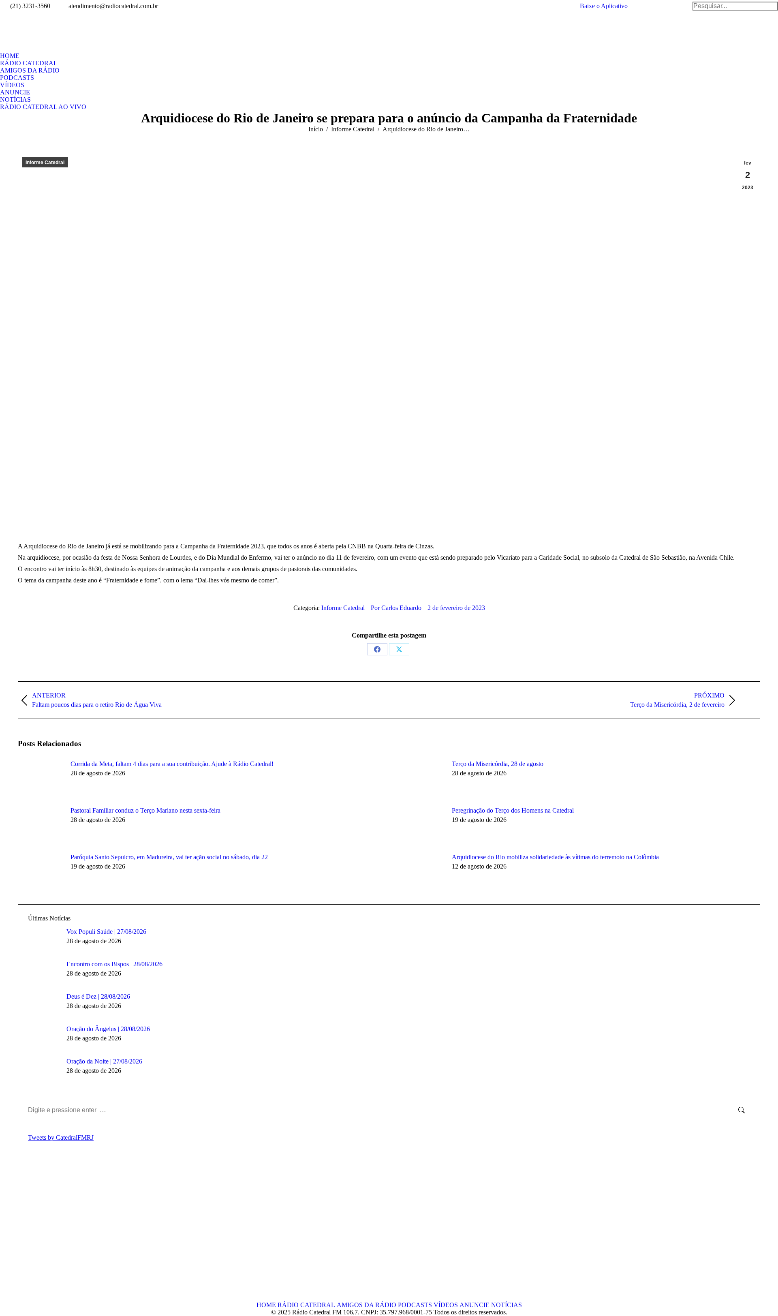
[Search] (735, 6)
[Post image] (40, 778)
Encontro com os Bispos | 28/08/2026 (114, 964)
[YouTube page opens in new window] (48, 1232)
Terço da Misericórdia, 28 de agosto (497, 763)
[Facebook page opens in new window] (24, 1232)
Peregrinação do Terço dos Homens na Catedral (513, 810)
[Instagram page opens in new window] (60, 1232)
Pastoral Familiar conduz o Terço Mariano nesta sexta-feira (145, 810)
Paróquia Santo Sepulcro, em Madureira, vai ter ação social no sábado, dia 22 (169, 857)
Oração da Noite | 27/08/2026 (104, 1061)
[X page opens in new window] (36, 1232)
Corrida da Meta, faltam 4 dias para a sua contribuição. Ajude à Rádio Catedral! (172, 763)
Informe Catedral (45, 162)
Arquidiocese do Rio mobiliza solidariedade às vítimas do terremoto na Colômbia (555, 857)
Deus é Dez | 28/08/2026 (98, 996)
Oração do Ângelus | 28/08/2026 (108, 1028)
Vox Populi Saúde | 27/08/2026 (106, 931)
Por (396, 607)
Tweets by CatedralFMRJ (61, 1137)
